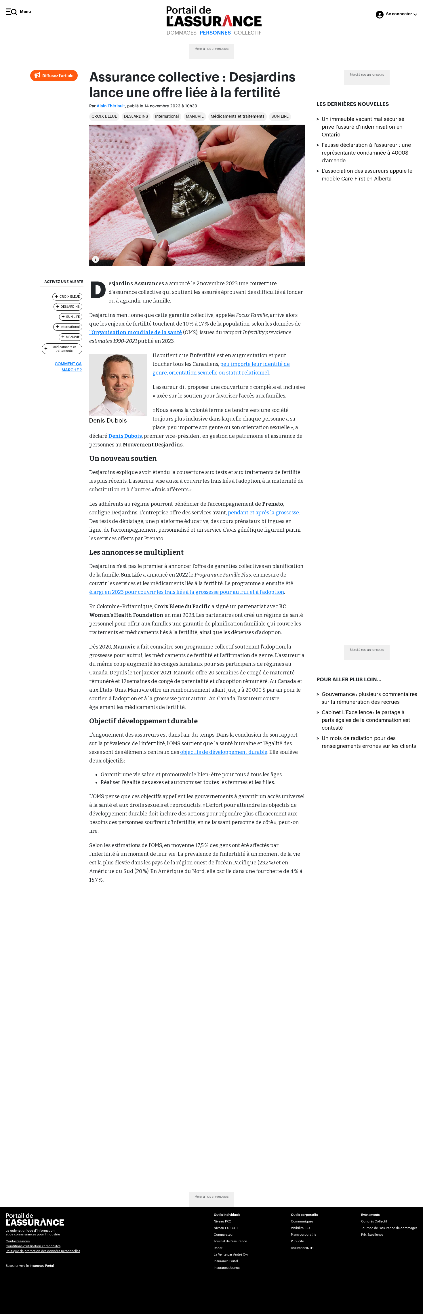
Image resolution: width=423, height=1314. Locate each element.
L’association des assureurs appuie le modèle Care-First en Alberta (367, 174)
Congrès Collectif (374, 1221)
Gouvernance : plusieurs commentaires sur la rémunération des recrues (369, 697)
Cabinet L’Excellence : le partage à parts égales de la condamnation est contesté (366, 720)
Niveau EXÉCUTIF (226, 1228)
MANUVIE (195, 117)
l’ (135, 332)
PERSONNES (215, 32)
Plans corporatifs (303, 1234)
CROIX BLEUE (104, 117)
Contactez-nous (18, 1241)
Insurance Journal (227, 1267)
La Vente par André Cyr (231, 1254)
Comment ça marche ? (68, 367)
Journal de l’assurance (230, 1241)
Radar (218, 1248)
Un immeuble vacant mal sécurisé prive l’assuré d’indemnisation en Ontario (363, 127)
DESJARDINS (136, 117)
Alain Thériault (111, 106)
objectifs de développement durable (223, 752)
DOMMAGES (182, 32)
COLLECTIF (248, 32)
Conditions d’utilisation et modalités (33, 1246)
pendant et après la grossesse (263, 512)
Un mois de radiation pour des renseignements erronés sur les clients (369, 741)
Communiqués (302, 1221)
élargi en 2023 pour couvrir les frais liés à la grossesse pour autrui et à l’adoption (186, 592)
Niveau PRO (222, 1221)
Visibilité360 (300, 1228)
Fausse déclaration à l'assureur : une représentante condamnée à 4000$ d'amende (366, 152)
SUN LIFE (280, 117)
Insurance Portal (42, 1265)
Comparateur (224, 1234)
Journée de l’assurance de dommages (389, 1228)
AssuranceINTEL (303, 1248)
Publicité (297, 1241)
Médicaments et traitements (237, 117)
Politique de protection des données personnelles (43, 1251)
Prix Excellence (372, 1234)
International (167, 117)
